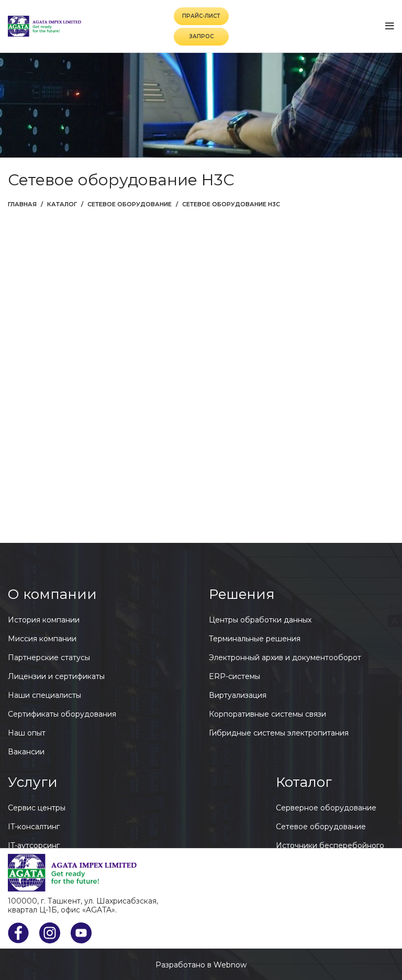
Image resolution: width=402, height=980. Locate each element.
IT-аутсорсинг (34, 845)
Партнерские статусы (49, 657)
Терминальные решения (254, 638)
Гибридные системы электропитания (279, 733)
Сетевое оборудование (129, 204)
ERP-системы (234, 676)
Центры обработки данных (260, 620)
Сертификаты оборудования (62, 714)
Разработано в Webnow (201, 965)
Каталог (62, 204)
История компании (44, 620)
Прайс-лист (201, 16)
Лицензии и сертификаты (56, 676)
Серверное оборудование (326, 807)
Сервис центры (36, 807)
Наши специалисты (44, 695)
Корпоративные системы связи (267, 714)
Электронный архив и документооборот (285, 657)
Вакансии (26, 751)
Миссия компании (42, 638)
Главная (22, 204)
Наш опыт (27, 733)
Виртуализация (237, 695)
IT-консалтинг (34, 826)
